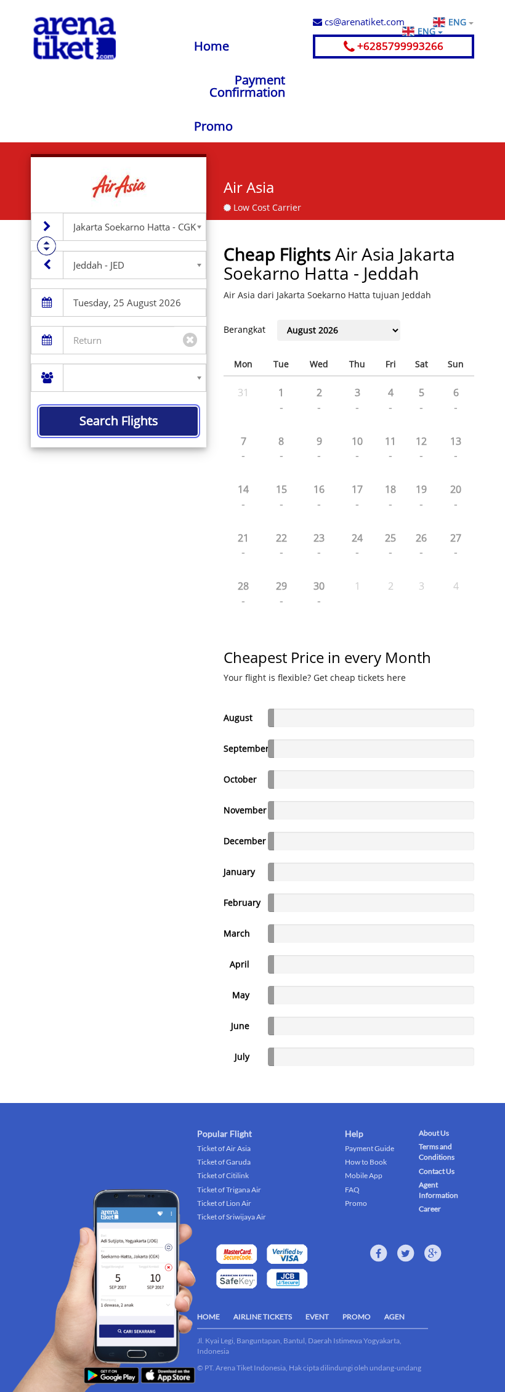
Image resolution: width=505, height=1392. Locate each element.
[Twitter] (406, 1253)
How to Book (366, 1161)
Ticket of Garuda (224, 1161)
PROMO (356, 1316)
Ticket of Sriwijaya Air (231, 1216)
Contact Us (436, 1171)
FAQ (352, 1189)
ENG (458, 22)
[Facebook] (379, 1253)
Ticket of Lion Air (224, 1203)
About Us (434, 1133)
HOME (208, 1316)
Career (430, 1208)
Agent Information (438, 1190)
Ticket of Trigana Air (229, 1189)
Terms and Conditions (436, 1152)
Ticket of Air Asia (224, 1148)
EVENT (317, 1316)
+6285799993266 (399, 46)
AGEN (394, 1316)
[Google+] (433, 1253)
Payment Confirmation (247, 85)
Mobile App (363, 1175)
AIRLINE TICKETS (262, 1316)
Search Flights (118, 420)
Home (211, 46)
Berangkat (244, 329)
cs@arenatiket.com (363, 21)
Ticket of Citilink (223, 1175)
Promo (213, 126)
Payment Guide (369, 1148)
